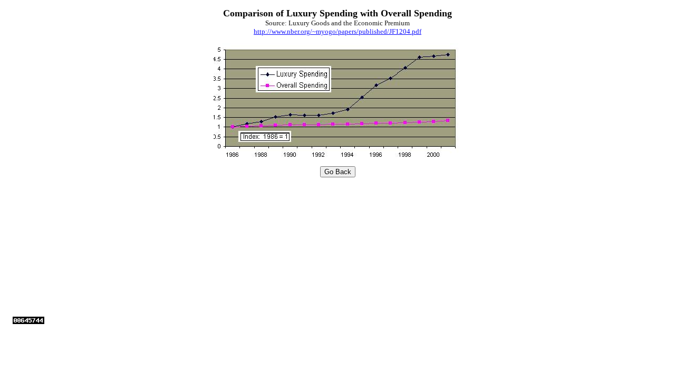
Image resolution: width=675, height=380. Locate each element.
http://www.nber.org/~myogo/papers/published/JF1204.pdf (337, 31)
